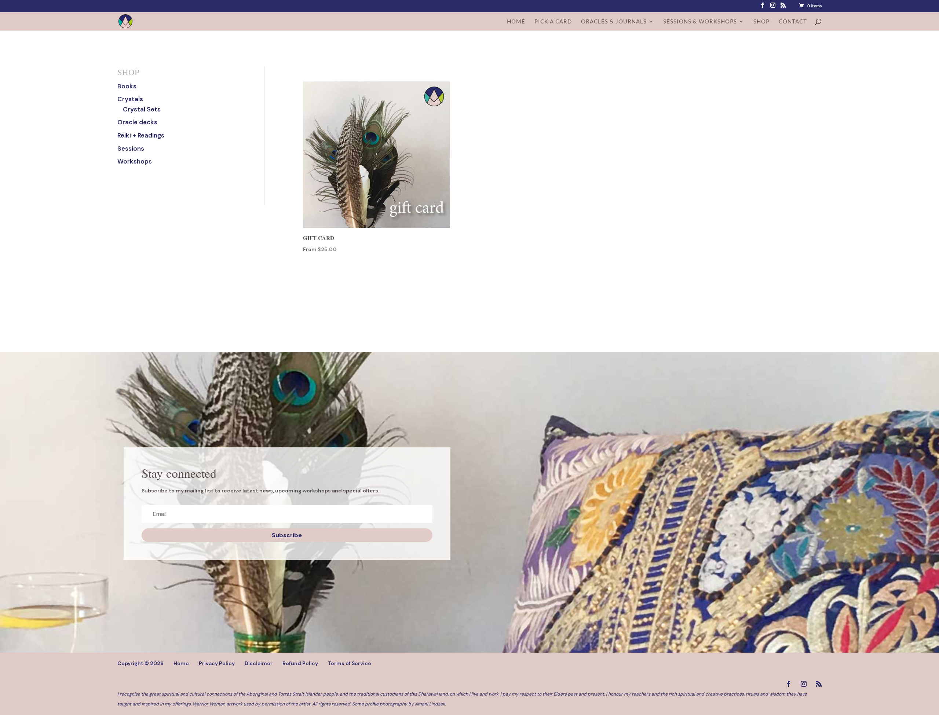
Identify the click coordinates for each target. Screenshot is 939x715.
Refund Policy (300, 663)
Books (126, 86)
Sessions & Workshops (700, 22)
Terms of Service (349, 663)
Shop (761, 22)
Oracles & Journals (614, 22)
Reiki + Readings (140, 135)
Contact (793, 22)
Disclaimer (259, 663)
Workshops (134, 161)
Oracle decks (137, 122)
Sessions (130, 148)
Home (516, 22)
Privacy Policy (217, 663)
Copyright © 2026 (140, 663)
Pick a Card (553, 22)
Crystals (130, 99)
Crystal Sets (142, 109)
